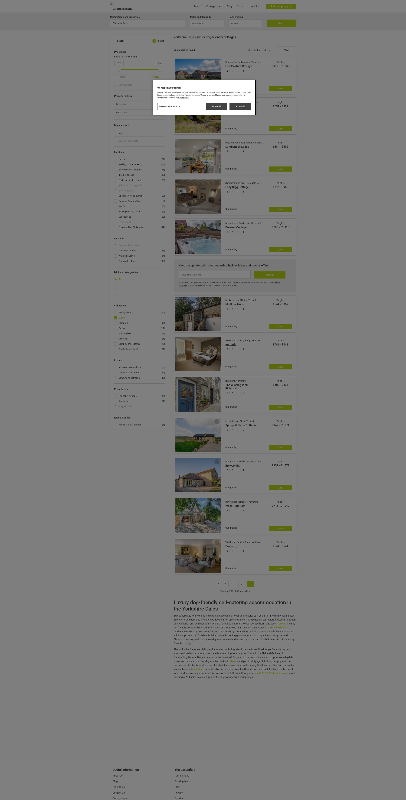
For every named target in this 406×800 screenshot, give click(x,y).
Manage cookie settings (169, 106)
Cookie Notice (183, 98)
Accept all (240, 106)
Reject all (216, 106)
